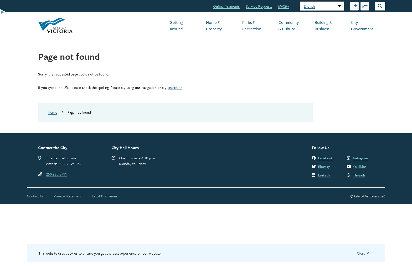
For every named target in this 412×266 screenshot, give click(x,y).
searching (175, 87)
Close (361, 253)
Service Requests (259, 6)
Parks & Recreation (251, 25)
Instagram (360, 158)
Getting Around (176, 25)
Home (52, 112)
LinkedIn (324, 175)
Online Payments (226, 6)
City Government (362, 25)
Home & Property (214, 25)
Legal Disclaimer (105, 196)
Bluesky (324, 166)
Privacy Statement (68, 196)
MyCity (283, 6)
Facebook (325, 158)
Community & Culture (288, 25)
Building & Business (323, 25)
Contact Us (35, 196)
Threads (359, 175)
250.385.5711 (56, 174)
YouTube (359, 166)
